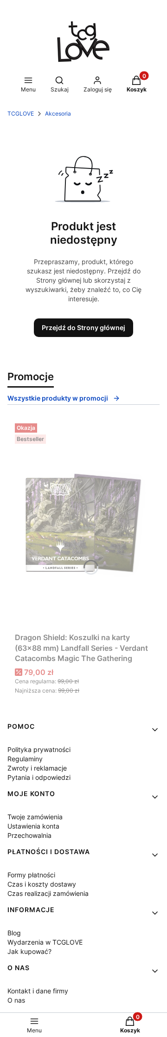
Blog (14, 933)
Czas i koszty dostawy (41, 884)
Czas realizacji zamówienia (48, 893)
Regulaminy (25, 759)
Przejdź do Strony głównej (83, 327)
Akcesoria (58, 113)
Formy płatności (31, 875)
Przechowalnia (29, 835)
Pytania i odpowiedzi (39, 777)
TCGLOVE (20, 113)
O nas (16, 1000)
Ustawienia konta (33, 826)
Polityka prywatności (39, 749)
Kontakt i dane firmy (37, 991)
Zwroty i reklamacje (37, 768)
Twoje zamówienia (35, 817)
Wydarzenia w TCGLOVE (45, 942)
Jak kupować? (29, 951)
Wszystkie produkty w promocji (57, 398)
